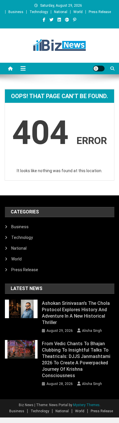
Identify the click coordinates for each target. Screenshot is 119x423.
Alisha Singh (92, 331)
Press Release (100, 12)
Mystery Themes (86, 405)
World (78, 12)
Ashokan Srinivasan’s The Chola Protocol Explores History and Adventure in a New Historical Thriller (76, 312)
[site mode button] (99, 68)
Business (15, 12)
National (60, 12)
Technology (38, 12)
